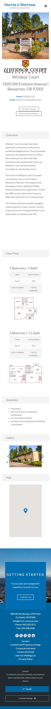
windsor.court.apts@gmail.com (28, 100)
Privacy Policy (25, 659)
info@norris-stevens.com (25, 621)
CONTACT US (25, 597)
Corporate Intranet (25, 648)
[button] (9, 456)
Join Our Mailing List (25, 655)
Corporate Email (25, 652)
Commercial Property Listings (25, 644)
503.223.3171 (29, 624)
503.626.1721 (29, 96)
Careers (25, 641)
